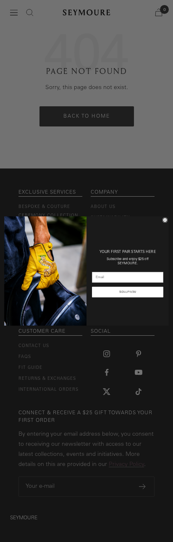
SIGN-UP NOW (127, 292)
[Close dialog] (165, 220)
